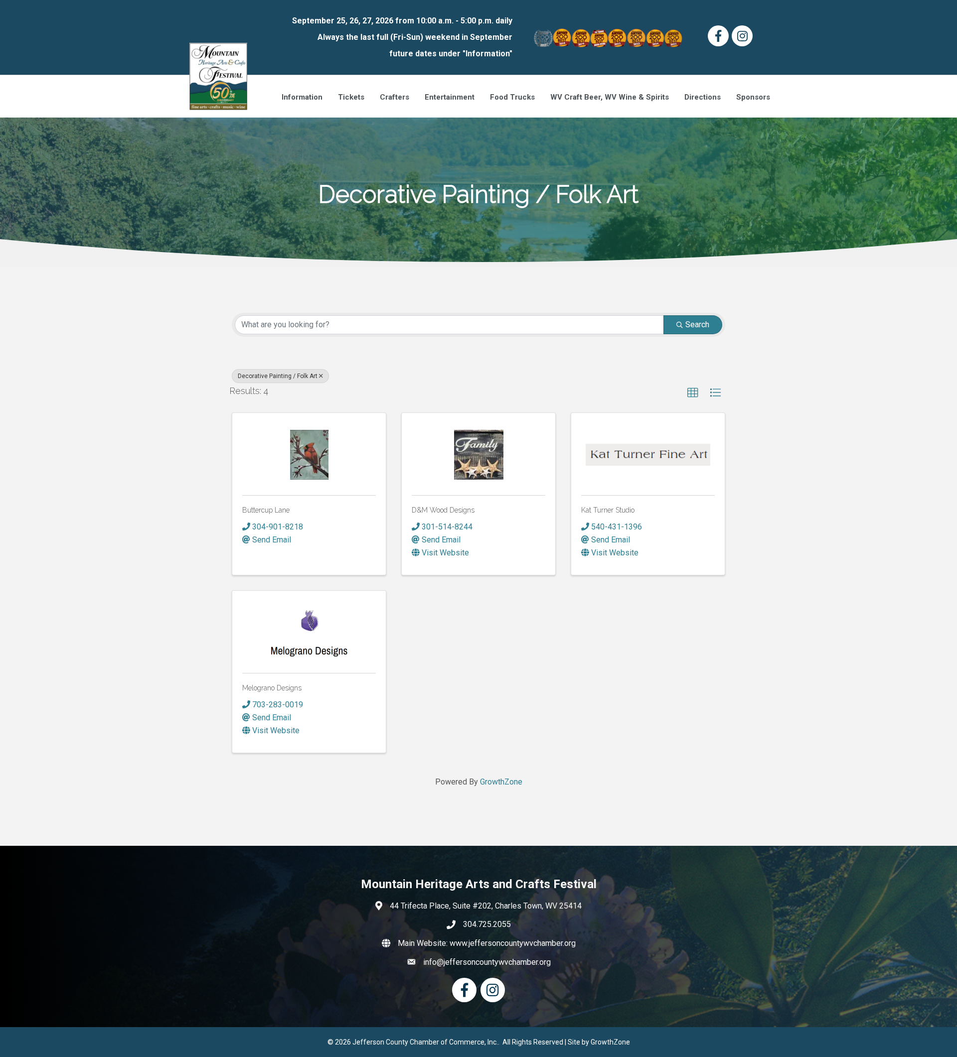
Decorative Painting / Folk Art (278, 376)
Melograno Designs (272, 688)
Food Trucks (512, 97)
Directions (702, 97)
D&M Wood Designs (443, 510)
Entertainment (450, 97)
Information (302, 97)
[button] (693, 393)
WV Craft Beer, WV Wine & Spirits (609, 97)
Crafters (394, 97)
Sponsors (753, 97)
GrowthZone (501, 782)
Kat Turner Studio (608, 510)
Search (697, 324)
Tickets (351, 97)
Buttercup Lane (266, 510)
